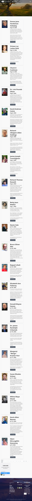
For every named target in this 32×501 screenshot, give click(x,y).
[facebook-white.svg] (17, 485)
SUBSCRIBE (5, 473)
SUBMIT (29, 493)
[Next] (28, 461)
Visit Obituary (13, 41)
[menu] (30, 1)
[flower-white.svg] (21, 485)
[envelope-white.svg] (19, 485)
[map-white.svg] (20, 485)
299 (26, 461)
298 (23, 461)
